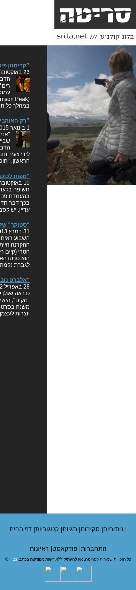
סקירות (91, 529)
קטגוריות (48, 529)
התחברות (93, 548)
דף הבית (21, 529)
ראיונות (40, 548)
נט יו (13, 559)
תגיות (70, 529)
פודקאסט (65, 548)
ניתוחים (114, 529)
